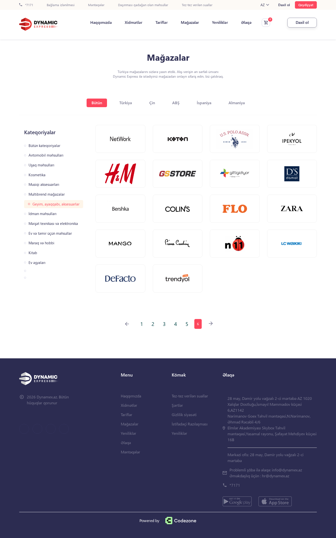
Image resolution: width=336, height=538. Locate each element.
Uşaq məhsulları (41, 165)
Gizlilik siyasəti (184, 414)
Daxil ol (284, 5)
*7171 (28, 5)
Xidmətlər (133, 22)
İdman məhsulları (43, 213)
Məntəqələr (96, 5)
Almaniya (237, 102)
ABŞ (176, 102)
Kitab (33, 252)
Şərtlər (177, 405)
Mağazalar (190, 22)
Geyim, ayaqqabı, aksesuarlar (55, 204)
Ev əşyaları (37, 262)
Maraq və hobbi (41, 243)
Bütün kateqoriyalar (44, 145)
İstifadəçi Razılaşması (190, 423)
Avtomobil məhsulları (46, 155)
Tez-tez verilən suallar (197, 5)
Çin (152, 102)
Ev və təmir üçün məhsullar (50, 233)
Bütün (97, 102)
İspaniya (204, 102)
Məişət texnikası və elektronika (53, 223)
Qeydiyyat (305, 5)
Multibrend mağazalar (47, 194)
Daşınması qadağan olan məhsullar (143, 5)
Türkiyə (125, 102)
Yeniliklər (220, 22)
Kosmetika (37, 175)
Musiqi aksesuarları (44, 184)
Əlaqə (246, 22)
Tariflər (161, 22)
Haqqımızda (101, 22)
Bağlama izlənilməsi (61, 5)
